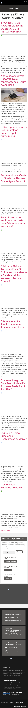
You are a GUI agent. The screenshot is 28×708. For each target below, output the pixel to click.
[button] (25, 2)
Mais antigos (5, 530)
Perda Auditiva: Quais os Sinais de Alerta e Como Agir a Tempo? (13, 178)
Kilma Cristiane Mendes (9, 575)
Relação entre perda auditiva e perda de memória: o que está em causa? (13, 222)
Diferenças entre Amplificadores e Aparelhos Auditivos (12, 324)
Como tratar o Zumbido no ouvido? (13, 486)
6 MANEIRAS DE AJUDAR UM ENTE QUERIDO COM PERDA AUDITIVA (12, 27)
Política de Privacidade (20, 706)
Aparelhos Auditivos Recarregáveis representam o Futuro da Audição (13, 80)
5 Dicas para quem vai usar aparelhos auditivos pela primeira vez (14, 132)
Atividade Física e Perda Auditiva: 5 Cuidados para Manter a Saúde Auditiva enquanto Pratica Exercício (14, 274)
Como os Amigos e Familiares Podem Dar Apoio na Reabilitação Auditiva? (13, 385)
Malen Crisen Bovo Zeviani (10, 566)
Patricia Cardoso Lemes (10, 558)
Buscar (19, 552)
